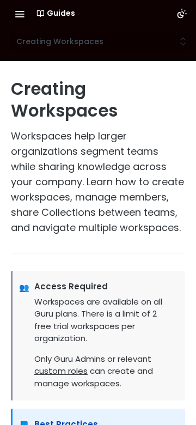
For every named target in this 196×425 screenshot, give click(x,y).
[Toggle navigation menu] (19, 13)
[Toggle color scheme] (182, 13)
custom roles (61, 371)
